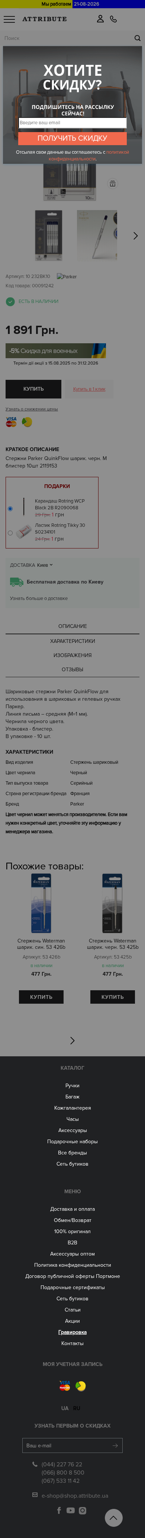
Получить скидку (72, 138)
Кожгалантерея (72, 1108)
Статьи (73, 1310)
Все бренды (72, 1153)
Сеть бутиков (72, 1164)
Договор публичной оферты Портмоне (72, 1276)
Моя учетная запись (73, 1364)
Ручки (72, 1085)
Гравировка (72, 1332)
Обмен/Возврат (72, 1220)
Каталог (72, 1068)
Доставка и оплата (72, 1209)
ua (64, 1408)
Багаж (72, 1097)
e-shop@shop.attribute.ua (75, 1496)
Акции (72, 1321)
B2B (72, 1243)
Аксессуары (72, 1130)
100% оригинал (72, 1231)
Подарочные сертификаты (73, 1287)
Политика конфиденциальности (72, 1265)
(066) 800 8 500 (63, 1472)
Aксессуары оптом (72, 1254)
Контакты (72, 1343)
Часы (73, 1119)
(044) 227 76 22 (62, 1464)
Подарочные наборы (72, 1141)
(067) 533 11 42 (61, 1481)
